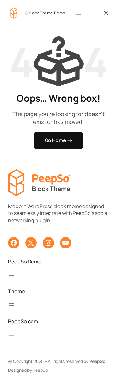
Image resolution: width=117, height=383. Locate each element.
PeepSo (40, 370)
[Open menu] (79, 13)
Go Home (55, 140)
